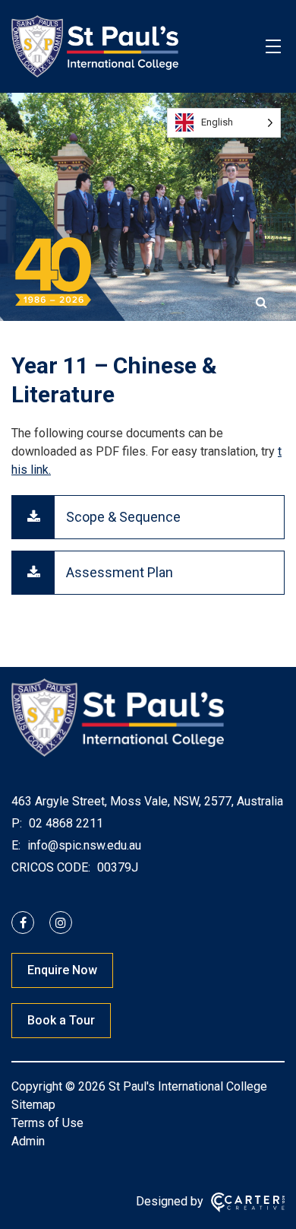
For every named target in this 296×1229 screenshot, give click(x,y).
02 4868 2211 (64, 823)
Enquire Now (62, 970)
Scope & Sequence (123, 517)
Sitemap (33, 1104)
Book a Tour (61, 1020)
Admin (28, 1141)
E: (15, 845)
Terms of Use (47, 1123)
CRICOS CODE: (50, 867)
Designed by (169, 1201)
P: (16, 823)
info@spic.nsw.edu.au (82, 845)
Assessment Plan (119, 572)
